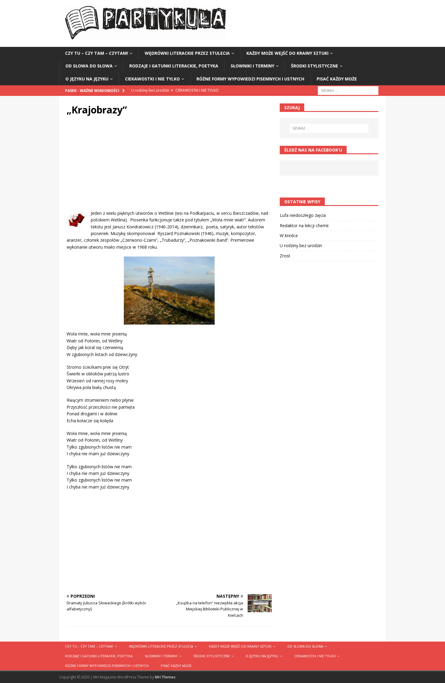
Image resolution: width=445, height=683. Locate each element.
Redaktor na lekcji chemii (304, 225)
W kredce (289, 235)
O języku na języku (86, 79)
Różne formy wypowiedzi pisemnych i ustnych (250, 79)
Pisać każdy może (337, 79)
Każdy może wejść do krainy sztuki (287, 53)
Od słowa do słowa (89, 66)
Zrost (285, 256)
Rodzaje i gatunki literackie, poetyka (173, 66)
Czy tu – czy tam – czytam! (96, 53)
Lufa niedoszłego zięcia (303, 215)
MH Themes (165, 677)
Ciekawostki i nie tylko (152, 79)
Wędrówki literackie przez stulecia (187, 53)
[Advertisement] (169, 167)
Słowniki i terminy (252, 66)
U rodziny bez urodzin (301, 245)
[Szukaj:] (348, 90)
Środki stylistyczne (314, 66)
